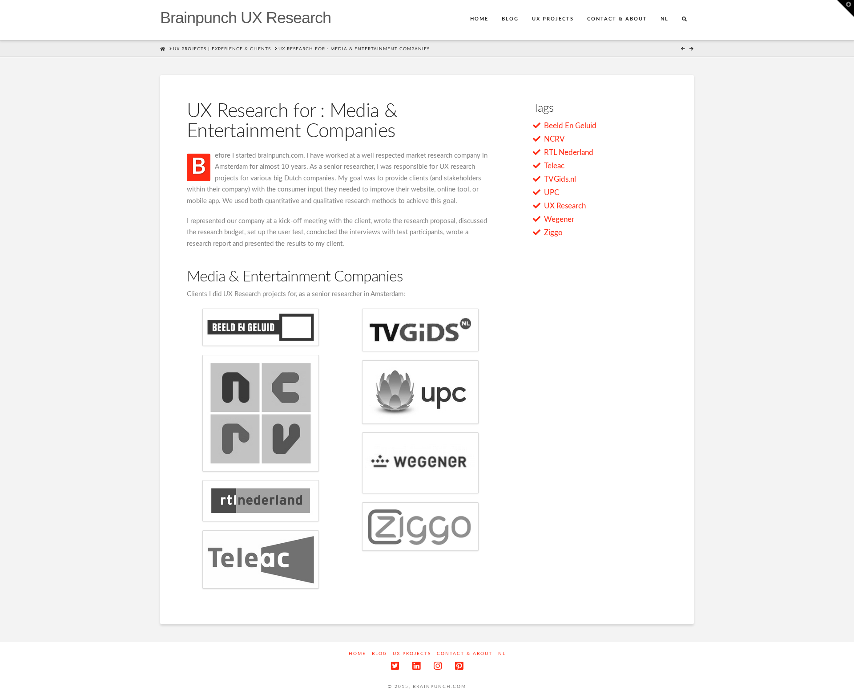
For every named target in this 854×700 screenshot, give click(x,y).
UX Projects (412, 653)
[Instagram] (438, 666)
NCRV (554, 139)
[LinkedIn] (416, 666)
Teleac (554, 166)
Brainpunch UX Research (245, 18)
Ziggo (553, 232)
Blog (379, 653)
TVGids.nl (560, 179)
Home (357, 653)
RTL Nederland (568, 152)
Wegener (559, 219)
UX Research (565, 206)
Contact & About (464, 653)
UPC (551, 192)
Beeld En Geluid (570, 126)
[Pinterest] (459, 666)
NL (502, 653)
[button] (845, 8)
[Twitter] (395, 666)
